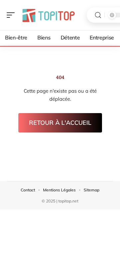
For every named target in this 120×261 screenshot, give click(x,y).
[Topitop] (48, 15)
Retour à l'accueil (60, 122)
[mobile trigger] (12, 15)
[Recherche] (98, 15)
